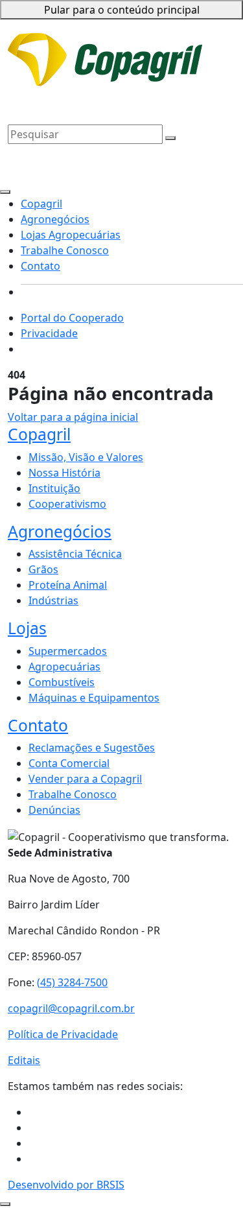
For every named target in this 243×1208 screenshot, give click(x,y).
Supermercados (68, 651)
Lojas (27, 628)
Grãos (43, 569)
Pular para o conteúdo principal (122, 10)
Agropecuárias (64, 666)
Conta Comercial (69, 763)
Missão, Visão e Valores (86, 457)
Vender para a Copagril (85, 779)
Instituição (54, 488)
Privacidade (165, 44)
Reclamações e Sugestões (92, 747)
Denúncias (54, 810)
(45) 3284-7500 (72, 982)
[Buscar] (170, 138)
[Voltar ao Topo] (5, 1204)
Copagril (196, 67)
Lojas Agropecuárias (126, 87)
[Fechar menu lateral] (5, 192)
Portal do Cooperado (72, 318)
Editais (24, 1060)
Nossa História (64, 473)
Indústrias (53, 600)
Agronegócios (42, 87)
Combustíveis (62, 682)
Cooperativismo (67, 504)
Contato (115, 102)
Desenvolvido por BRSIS (66, 1185)
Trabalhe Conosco (52, 102)
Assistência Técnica (75, 554)
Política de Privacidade (63, 1034)
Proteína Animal (68, 585)
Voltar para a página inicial (73, 417)
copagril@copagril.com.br (71, 1008)
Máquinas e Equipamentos (94, 698)
